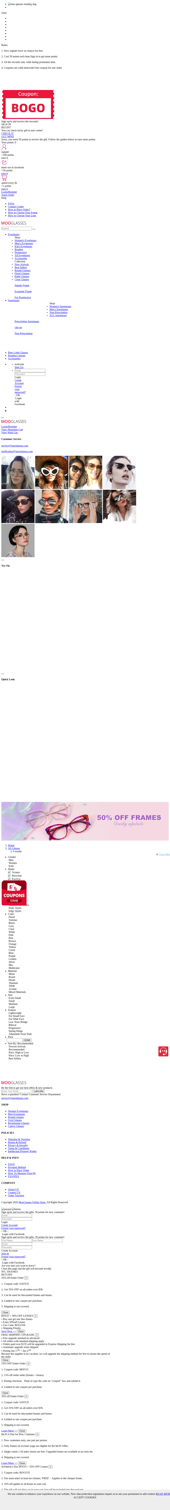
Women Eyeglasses (18, 1111)
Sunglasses (13, 300)
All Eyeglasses (22, 255)
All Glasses (14, 848)
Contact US (14, 1192)
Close (5, 1312)
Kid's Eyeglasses (23, 246)
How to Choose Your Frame (23, 212)
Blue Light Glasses (18, 352)
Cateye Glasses (16, 1126)
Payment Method (17, 1167)
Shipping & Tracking (19, 1139)
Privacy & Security (18, 1145)
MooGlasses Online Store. (32, 1202)
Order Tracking (16, 1195)
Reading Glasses (16, 355)
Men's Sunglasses (58, 309)
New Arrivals (22, 264)
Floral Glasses (22, 273)
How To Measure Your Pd (22, 1173)
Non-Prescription (58, 312)
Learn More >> (9, 1430)
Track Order (7, 194)
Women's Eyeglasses (25, 240)
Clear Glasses (22, 279)
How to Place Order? (19, 209)
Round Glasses (22, 270)
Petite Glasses (22, 276)
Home (11, 845)
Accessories (21, 258)
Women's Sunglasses (60, 306)
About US (13, 1189)
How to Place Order (18, 1170)
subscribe (38, 1091)
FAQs (11, 203)
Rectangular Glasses (18, 1123)
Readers (19, 249)
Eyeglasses (13, 234)
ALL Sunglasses (58, 315)
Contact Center (16, 206)
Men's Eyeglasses (24, 243)
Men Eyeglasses (16, 1114)
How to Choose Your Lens (22, 215)
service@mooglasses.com (14, 445)
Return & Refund (17, 1142)
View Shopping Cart (12, 429)
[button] (12, 857)
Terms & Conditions (18, 1148)
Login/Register (9, 191)
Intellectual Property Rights (22, 1151)
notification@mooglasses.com (17, 451)
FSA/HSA (13, 1176)
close (4, 12)
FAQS (11, 1164)
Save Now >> (8, 1331)
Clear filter (164, 854)
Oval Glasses (15, 1120)
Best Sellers (21, 267)
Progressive (21, 252)
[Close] (2, 560)
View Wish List (9, 432)
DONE (27, 1040)
